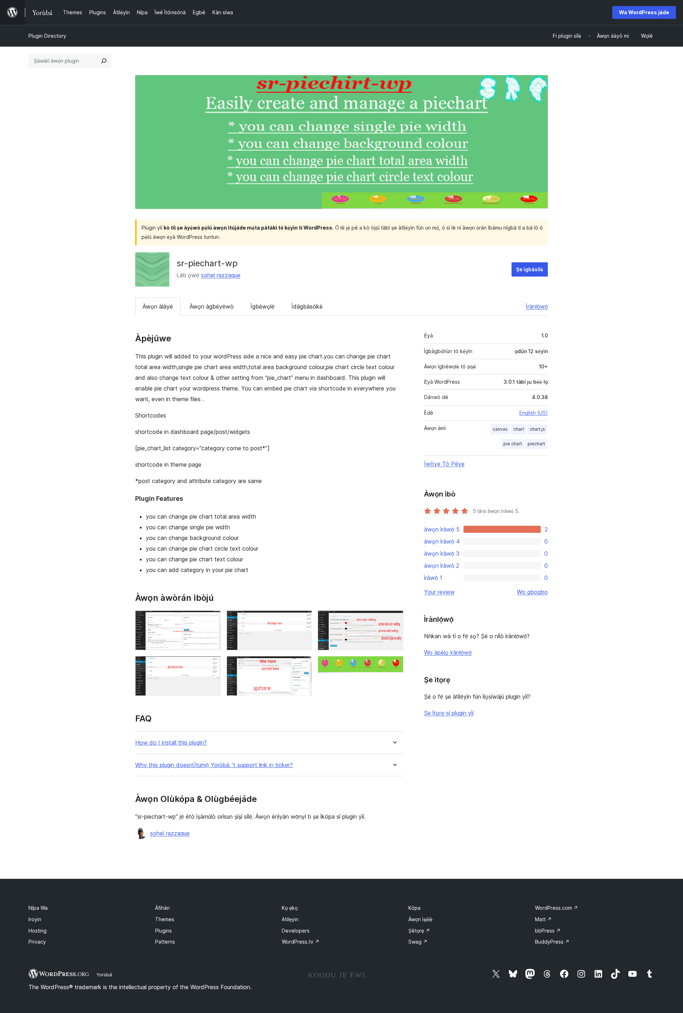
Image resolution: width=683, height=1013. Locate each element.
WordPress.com (556, 908)
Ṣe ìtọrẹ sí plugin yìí (448, 713)
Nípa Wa (38, 908)
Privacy (37, 942)
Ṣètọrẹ (419, 931)
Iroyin (34, 919)
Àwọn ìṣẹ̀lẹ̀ (420, 919)
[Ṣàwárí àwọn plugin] (104, 61)
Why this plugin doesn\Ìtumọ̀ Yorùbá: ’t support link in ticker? (214, 765)
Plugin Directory (47, 36)
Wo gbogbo (532, 591)
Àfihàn (162, 908)
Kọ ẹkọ (290, 908)
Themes (164, 919)
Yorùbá (104, 974)
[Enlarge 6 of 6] (393, 665)
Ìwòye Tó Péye (444, 463)
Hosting (37, 931)
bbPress (548, 931)
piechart (536, 443)
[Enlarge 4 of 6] (302, 665)
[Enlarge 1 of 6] (211, 620)
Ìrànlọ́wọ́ (537, 306)
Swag (418, 942)
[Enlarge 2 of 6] (211, 665)
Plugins (163, 931)
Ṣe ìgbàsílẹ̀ (529, 269)
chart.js (537, 429)
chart (518, 429)
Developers (295, 931)
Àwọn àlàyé (158, 306)
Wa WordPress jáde (644, 12)
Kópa (414, 908)
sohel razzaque (220, 275)
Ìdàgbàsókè (307, 306)
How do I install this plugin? (171, 742)
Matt (543, 919)
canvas (500, 429)
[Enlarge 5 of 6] (393, 620)
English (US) (533, 413)
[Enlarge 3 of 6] (302, 620)
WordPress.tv (300, 942)
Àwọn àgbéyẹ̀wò (212, 306)
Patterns (165, 942)
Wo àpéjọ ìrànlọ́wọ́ (448, 652)
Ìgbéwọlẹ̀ (262, 306)
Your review (439, 591)
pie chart (512, 443)
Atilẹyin (290, 919)
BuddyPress (552, 942)
